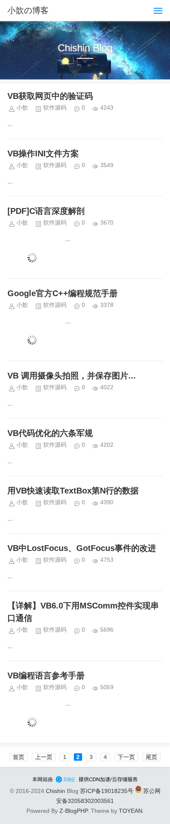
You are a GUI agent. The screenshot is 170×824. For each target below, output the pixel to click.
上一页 (43, 757)
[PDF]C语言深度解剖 (46, 211)
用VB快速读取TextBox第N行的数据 (73, 490)
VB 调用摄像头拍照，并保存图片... (71, 375)
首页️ (18, 757)
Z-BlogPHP (73, 810)
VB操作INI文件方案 (43, 153)
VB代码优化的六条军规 (50, 433)
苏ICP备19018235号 (106, 791)
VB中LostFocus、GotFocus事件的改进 (81, 548)
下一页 (126, 757)
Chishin (55, 791)
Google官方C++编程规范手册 (62, 293)
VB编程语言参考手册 (46, 675)
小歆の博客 (28, 10)
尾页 (151, 757)
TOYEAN (130, 810)
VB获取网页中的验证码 (50, 96)
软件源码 (54, 107)
